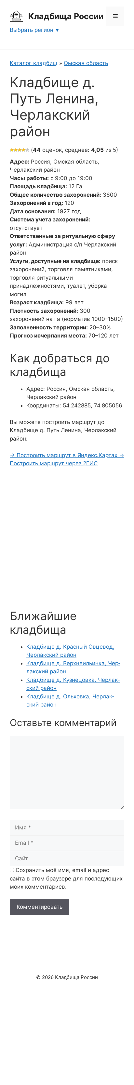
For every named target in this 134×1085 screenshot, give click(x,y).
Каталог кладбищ (34, 63)
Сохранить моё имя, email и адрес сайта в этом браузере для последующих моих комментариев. (66, 878)
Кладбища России (65, 16)
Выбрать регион (31, 30)
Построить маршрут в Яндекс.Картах (64, 455)
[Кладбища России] (16, 16)
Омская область (86, 63)
